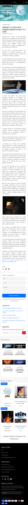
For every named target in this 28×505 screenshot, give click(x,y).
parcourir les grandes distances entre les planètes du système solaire (14, 261)
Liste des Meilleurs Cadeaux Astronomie (12, 308)
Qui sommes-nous (5, 464)
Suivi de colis (4, 452)
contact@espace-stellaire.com (8, 457)
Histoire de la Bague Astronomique (10, 318)
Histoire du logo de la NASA (9, 315)
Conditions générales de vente (8, 469)
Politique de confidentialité (7, 467)
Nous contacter (4, 455)
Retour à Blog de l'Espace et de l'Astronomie (14, 437)
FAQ (2, 450)
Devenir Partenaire (5, 472)
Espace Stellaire (8, 498)
